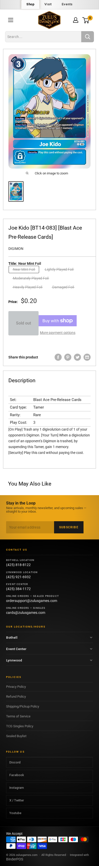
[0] (86, 20)
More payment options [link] (57, 333)
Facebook (16, 775)
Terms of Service (18, 716)
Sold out (23, 323)
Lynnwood (14, 660)
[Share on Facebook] (58, 357)
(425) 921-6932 (18, 577)
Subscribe (68, 527)
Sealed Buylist (16, 736)
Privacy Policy (16, 687)
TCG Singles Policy (19, 726)
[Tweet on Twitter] (77, 357)
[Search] (87, 36)
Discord (15, 762)
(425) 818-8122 (18, 565)
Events (67, 4)
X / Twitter (16, 800)
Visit (48, 4)
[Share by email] (87, 357)
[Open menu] (10, 20)
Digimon (15, 249)
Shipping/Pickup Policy (22, 706)
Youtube (15, 813)
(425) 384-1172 (18, 589)
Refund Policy (16, 696)
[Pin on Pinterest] (67, 357)
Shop (30, 4)
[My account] (75, 20)
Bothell (12, 637)
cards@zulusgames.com (25, 613)
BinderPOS (14, 859)
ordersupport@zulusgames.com (31, 601)
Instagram (16, 788)
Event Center (16, 649)
